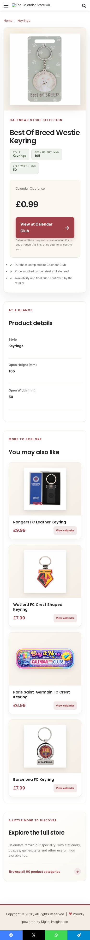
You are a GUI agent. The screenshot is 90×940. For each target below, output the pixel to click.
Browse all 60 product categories (44, 871)
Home (8, 20)
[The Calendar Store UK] (31, 5)
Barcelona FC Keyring (33, 779)
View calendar (65, 530)
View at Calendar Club (45, 227)
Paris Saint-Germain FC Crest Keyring (41, 695)
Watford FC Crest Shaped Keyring (37, 607)
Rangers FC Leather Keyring (39, 522)
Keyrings (24, 20)
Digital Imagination (54, 922)
